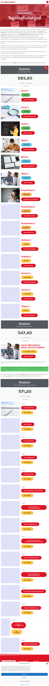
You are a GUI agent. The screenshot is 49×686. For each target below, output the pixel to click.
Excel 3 (25, 124)
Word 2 (24, 157)
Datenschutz (22, 684)
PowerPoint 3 (28, 223)
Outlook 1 (26, 240)
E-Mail (32, 36)
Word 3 (24, 173)
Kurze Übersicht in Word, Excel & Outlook (32, 346)
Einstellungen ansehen (24, 681)
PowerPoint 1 (28, 190)
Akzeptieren (24, 674)
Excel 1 (25, 90)
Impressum (27, 684)
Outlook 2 (26, 256)
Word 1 (24, 140)
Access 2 (26, 289)
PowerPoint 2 (28, 207)
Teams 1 (25, 306)
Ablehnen (24, 677)
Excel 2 (25, 107)
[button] (47, 663)
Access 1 (26, 273)
